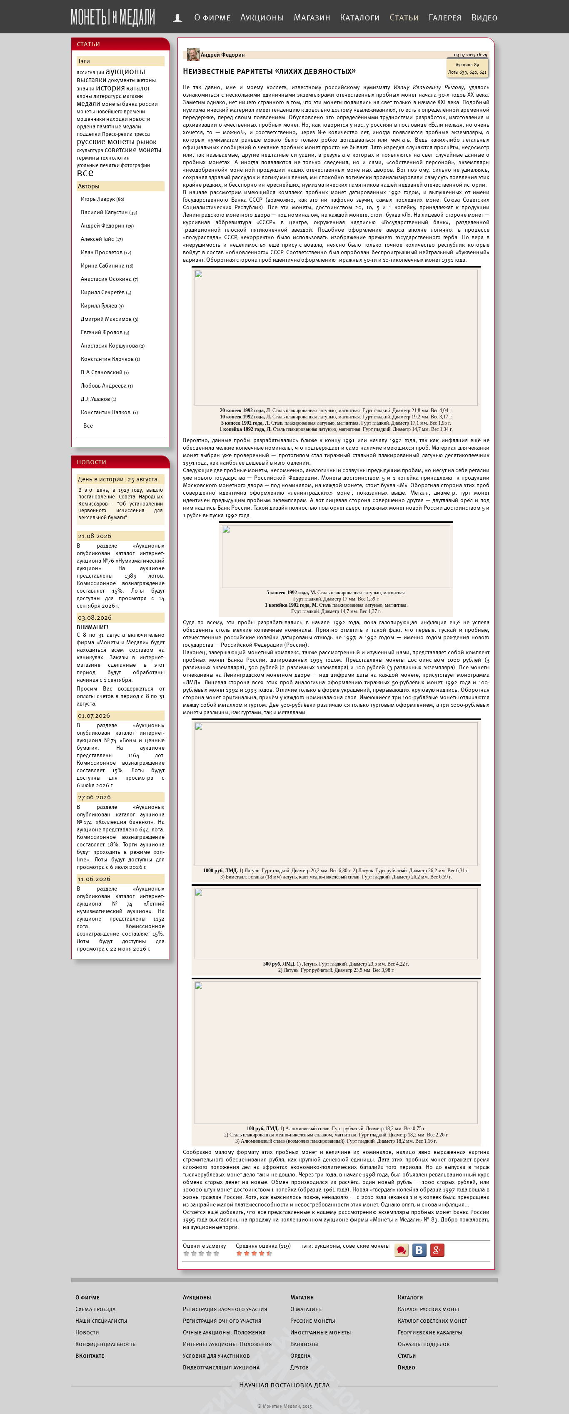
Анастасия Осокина (110, 279)
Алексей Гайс (102, 239)
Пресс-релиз (117, 134)
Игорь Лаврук (103, 199)
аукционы (125, 71)
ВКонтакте (89, 1355)
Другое (299, 1367)
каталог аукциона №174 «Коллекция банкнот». (121, 818)
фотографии (135, 165)
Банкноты (304, 1344)
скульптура (90, 150)
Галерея (445, 17)
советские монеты (133, 150)
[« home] (113, 15)
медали (88, 104)
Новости (87, 1332)
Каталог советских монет (432, 1320)
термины (88, 157)
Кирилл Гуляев (102, 305)
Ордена (300, 1355)
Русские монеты (312, 1320)
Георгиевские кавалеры (430, 1332)
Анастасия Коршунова (113, 345)
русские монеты (106, 141)
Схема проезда (95, 1309)
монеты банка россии (130, 104)
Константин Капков (109, 412)
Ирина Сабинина (107, 265)
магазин (133, 96)
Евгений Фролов (105, 332)
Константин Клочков (110, 359)
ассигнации (90, 72)
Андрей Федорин (107, 225)
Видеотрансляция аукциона (221, 1367)
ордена (86, 126)
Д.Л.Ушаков (99, 399)
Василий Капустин (109, 212)
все (85, 173)
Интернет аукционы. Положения (227, 1344)
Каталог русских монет (429, 1309)
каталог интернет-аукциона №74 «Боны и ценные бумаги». (121, 740)
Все (88, 425)
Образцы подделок (424, 1344)
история (110, 88)
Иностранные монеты (320, 1332)
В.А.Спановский (105, 372)
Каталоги (360, 17)
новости (139, 119)
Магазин (312, 17)
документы (121, 80)
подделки (89, 134)
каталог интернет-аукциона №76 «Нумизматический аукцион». (121, 561)
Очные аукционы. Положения (224, 1332)
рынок (146, 142)
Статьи (404, 17)
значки (86, 88)
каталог (138, 88)
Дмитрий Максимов (110, 319)
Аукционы (262, 17)
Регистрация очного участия (222, 1320)
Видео (484, 17)
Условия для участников (216, 1355)
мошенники (91, 119)
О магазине (306, 1309)
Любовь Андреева (107, 385)
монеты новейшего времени (111, 111)
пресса (141, 134)
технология (115, 157)
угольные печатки (98, 165)
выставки (92, 80)
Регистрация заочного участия (225, 1309)
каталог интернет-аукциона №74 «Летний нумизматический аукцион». (121, 904)
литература (107, 96)
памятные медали (119, 126)
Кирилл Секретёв (106, 292)
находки (117, 119)
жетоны (146, 80)
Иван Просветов (106, 252)
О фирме (212, 17)
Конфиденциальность (105, 1344)
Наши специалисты (101, 1320)
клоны (84, 96)
